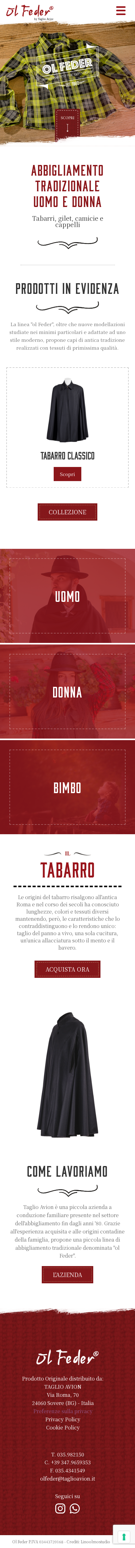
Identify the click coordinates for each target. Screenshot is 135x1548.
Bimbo (67, 787)
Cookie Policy (63, 1427)
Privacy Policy (62, 1419)
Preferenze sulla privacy (63, 1411)
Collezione (67, 512)
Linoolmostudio (95, 1541)
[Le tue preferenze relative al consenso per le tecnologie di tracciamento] (124, 1537)
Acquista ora (67, 969)
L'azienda (67, 1274)
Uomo (67, 596)
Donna (67, 691)
